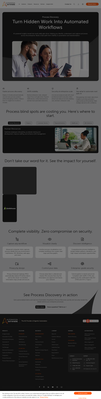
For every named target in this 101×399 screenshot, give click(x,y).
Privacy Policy (44, 397)
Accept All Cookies (82, 393)
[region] (50, 395)
